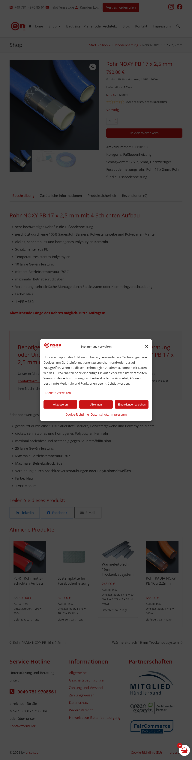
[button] (146, 346)
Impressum (119, 414)
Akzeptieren (60, 404)
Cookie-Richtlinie (77, 414)
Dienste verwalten (58, 393)
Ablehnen (96, 404)
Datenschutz (100, 414)
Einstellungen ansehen (132, 404)
